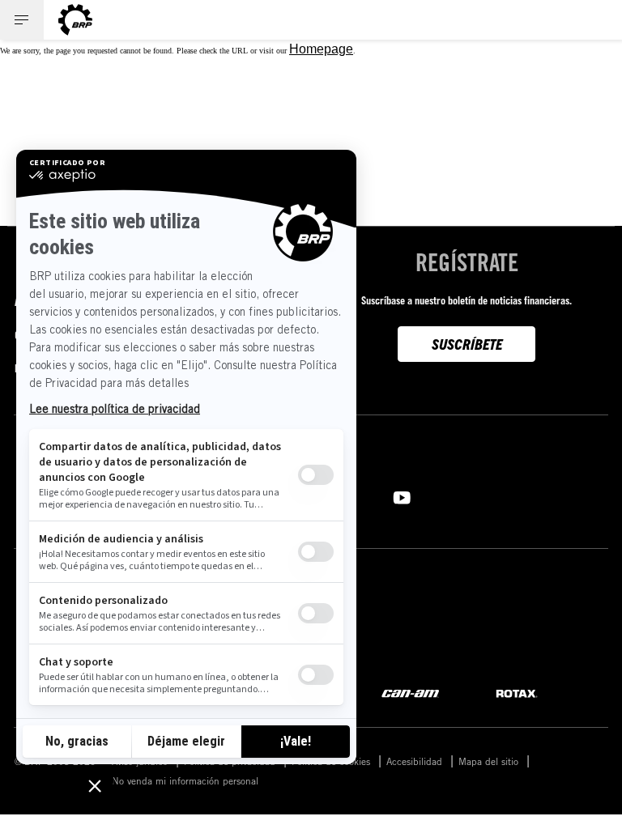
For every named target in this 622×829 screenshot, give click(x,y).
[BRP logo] (75, 20)
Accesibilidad (414, 761)
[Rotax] (517, 692)
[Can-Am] (410, 692)
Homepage (321, 49)
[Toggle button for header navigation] (22, 20)
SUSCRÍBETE (467, 343)
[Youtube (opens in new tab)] (402, 496)
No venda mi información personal (185, 780)
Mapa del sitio (488, 761)
